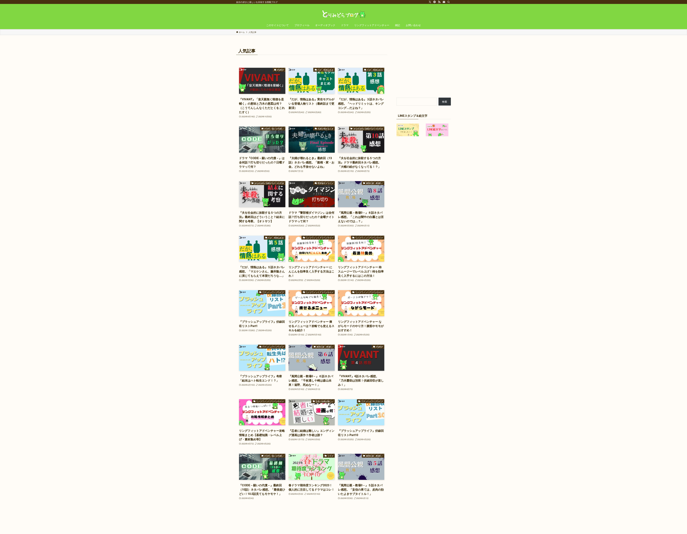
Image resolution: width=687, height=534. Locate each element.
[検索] (448, 2)
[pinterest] (434, 2)
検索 (444, 101)
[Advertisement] (423, 69)
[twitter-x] (430, 2)
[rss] (439, 2)
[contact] (444, 2)
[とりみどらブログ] (343, 13)
